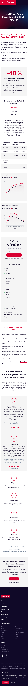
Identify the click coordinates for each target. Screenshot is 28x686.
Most (2, 634)
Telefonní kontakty (5, 651)
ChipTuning (4, 606)
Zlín (16, 638)
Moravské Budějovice (19, 632)
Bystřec (2, 628)
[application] (14, 189)
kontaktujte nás (8, 314)
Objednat (14, 255)
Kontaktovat (14, 579)
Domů (2, 604)
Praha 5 (2, 626)
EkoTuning (14, 115)
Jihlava (16, 630)
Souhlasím (6, 682)
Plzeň (2, 636)
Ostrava (16, 634)
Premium (14, 111)
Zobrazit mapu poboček (14, 582)
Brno (16, 626)
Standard (14, 107)
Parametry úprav (5, 611)
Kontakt (3, 619)
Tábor (2, 638)
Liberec (2, 632)
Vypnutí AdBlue (5, 609)
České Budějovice (19, 628)
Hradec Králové (4, 630)
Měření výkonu (4, 614)
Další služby (4, 617)
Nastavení (13, 682)
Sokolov (16, 636)
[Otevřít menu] (25, 2)
